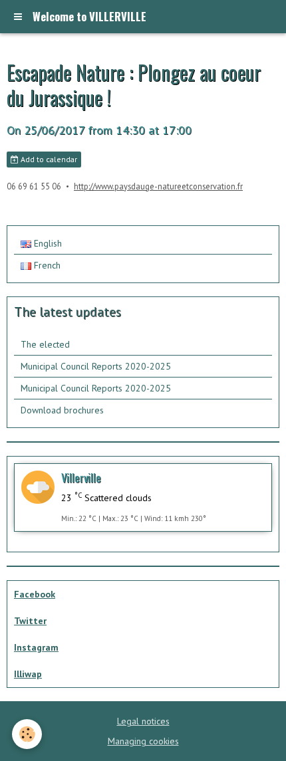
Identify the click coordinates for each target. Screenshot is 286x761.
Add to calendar (48, 159)
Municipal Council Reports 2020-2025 (96, 366)
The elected (45, 344)
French (46, 265)
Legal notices (143, 721)
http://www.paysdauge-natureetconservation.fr (158, 186)
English (46, 243)
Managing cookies (143, 741)
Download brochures (62, 410)
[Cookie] (27, 734)
